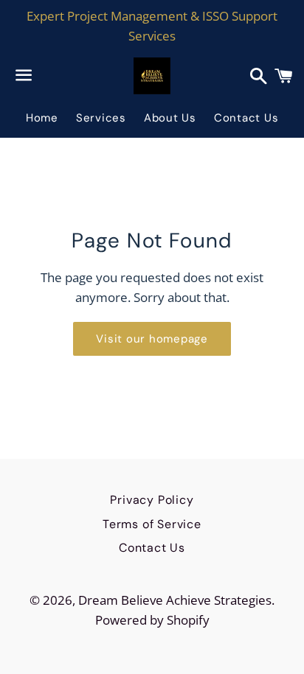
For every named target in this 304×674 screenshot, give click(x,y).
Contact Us (246, 117)
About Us (170, 117)
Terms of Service (152, 524)
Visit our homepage (152, 338)
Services (101, 117)
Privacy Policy (151, 500)
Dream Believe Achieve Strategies (175, 599)
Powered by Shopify (152, 619)
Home (42, 117)
